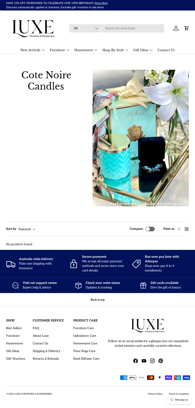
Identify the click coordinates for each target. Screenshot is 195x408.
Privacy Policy (155, 394)
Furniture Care (83, 328)
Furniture (12, 336)
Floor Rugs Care (84, 351)
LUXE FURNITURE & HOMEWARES (33, 394)
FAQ (36, 328)
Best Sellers (14, 328)
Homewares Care (85, 343)
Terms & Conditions (179, 394)
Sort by (11, 229)
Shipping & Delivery (46, 351)
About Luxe (41, 336)
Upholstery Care (84, 336)
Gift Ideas (12, 351)
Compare (136, 229)
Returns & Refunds (46, 359)
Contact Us (166, 50)
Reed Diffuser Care (86, 359)
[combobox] (116, 28)
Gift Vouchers (15, 359)
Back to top (98, 299)
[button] (186, 28)
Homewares (14, 343)
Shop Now (101, 3)
